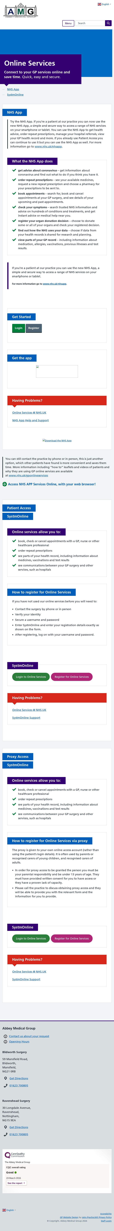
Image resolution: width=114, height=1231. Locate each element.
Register (33, 328)
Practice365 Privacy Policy (99, 1217)
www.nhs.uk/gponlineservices (28, 475)
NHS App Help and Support (30, 420)
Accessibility (106, 1213)
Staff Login (106, 1221)
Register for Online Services (72, 677)
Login (18, 328)
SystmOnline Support (26, 717)
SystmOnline (15, 94)
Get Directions (19, 1078)
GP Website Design (69, 1217)
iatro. (84, 1217)
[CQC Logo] (15, 1157)
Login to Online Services (31, 677)
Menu (68, 23)
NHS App (13, 89)
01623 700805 (19, 1085)
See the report (15, 1183)
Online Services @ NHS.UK (29, 412)
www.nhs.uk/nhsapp (48, 146)
